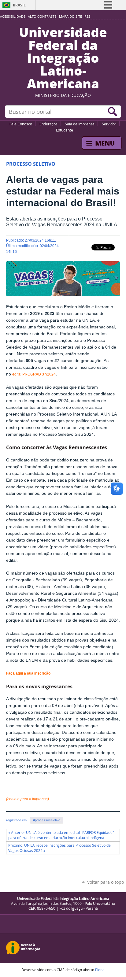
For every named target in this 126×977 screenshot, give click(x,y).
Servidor (109, 123)
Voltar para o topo (105, 882)
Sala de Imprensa (79, 123)
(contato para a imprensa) (27, 799)
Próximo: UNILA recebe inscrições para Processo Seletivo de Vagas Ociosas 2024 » (59, 848)
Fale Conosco (20, 123)
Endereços (48, 123)
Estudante (64, 130)
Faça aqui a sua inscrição (28, 673)
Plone (100, 969)
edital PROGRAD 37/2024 (34, 374)
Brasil (19, 5)
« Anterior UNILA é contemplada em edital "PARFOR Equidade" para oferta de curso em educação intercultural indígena (61, 835)
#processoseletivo (46, 820)
